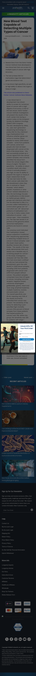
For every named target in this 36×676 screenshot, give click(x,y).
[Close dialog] (34, 324)
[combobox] (20, 337)
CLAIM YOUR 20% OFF (26, 339)
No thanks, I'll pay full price (26, 341)
